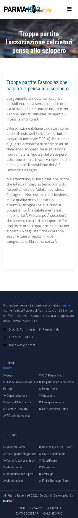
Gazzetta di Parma (53, 454)
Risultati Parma (16, 447)
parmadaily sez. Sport (19, 474)
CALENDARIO (52, 513)
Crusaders (48, 395)
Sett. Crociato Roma (55, 409)
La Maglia (54, 508)
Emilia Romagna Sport (56, 481)
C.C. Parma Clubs (53, 375)
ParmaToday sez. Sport (20, 461)
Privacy (35, 508)
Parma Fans (49, 389)
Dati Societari (27, 513)
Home (33, 53)
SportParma (49, 461)
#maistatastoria (16, 395)
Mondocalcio (14, 481)
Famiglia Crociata (53, 402)
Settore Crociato (17, 409)
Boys (9, 375)
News (48, 53)
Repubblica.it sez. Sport (57, 447)
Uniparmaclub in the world (58, 382)
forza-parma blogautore (21, 454)
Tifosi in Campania (18, 416)
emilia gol (48, 474)
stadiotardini (14, 467)
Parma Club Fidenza (18, 402)
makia (66, 305)
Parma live (48, 467)
